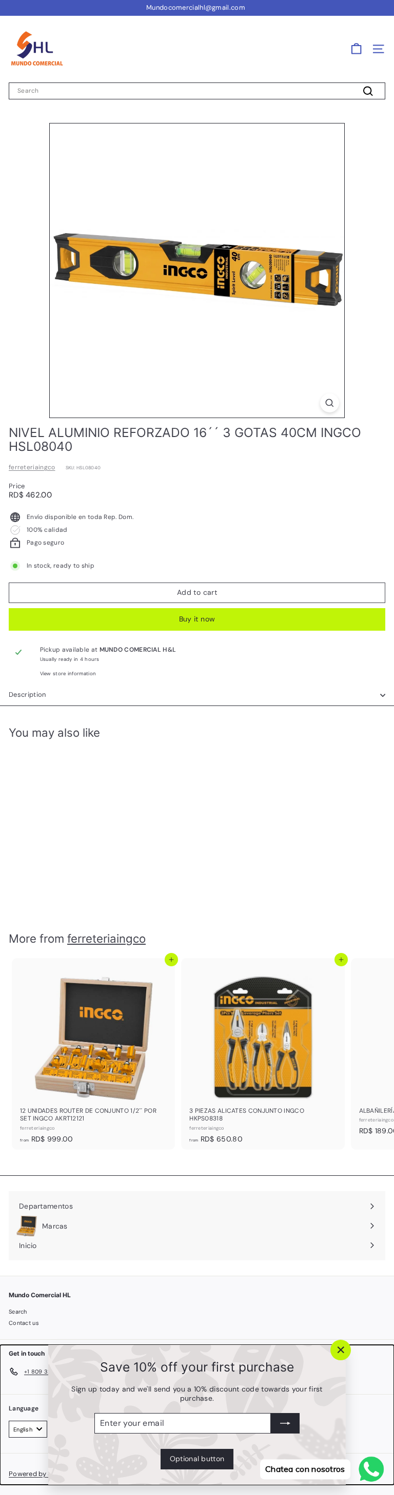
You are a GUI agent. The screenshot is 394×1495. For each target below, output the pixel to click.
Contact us (24, 1322)
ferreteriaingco (32, 467)
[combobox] (197, 91)
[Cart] (356, 49)
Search (18, 1311)
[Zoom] (329, 402)
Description (27, 694)
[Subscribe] (285, 1423)
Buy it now (197, 619)
